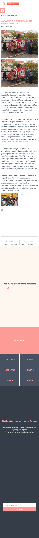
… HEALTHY (10, 381)
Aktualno (11, 4)
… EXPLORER (9, 370)
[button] (29, 4)
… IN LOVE (29, 370)
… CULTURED (9, 359)
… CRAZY (29, 381)
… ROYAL (29, 359)
